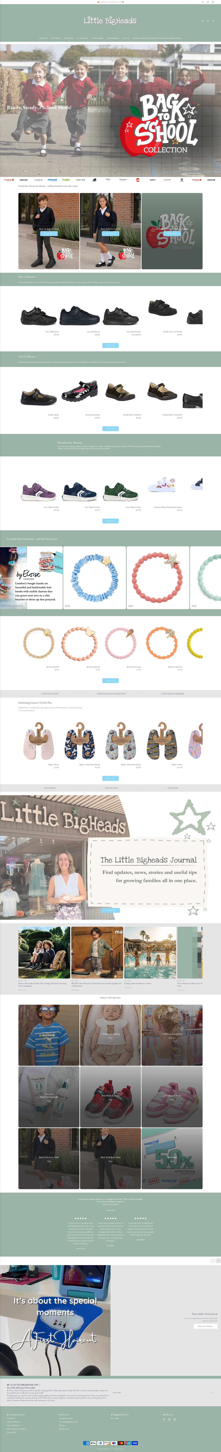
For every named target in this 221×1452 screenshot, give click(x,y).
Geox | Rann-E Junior (133, 331)
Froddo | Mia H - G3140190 (172, 415)
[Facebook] (202, 2)
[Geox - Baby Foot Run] (38, 483)
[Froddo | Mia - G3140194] (120, 391)
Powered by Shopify (118, 1449)
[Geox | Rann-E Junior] (120, 308)
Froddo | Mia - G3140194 (132, 415)
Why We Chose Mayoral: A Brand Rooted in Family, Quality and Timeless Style (96, 984)
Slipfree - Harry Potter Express (131, 764)
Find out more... (206, 1326)
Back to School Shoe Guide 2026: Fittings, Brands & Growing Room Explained (42, 984)
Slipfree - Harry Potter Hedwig (89, 764)
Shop (49, 1039)
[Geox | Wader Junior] (38, 308)
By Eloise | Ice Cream (134, 667)
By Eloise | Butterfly (93, 667)
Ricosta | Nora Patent (93, 415)
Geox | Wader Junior (52, 331)
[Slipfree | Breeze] (38, 741)
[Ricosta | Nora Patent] (80, 391)
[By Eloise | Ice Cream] (120, 643)
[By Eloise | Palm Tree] (162, 643)
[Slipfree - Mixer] (162, 741)
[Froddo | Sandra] (38, 391)
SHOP (39, 113)
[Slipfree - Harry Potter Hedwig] (80, 741)
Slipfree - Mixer (177, 764)
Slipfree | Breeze (53, 764)
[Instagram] (207, 2)
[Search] (202, 20)
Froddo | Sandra (53, 415)
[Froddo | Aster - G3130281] (162, 308)
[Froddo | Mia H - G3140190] (162, 391)
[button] (20, 311)
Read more (110, 910)
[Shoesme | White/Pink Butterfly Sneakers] (162, 483)
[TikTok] (212, 2)
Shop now (49, 234)
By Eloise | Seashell (53, 667)
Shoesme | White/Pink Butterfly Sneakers (168, 507)
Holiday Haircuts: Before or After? (137, 983)
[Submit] (211, 1392)
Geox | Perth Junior (93, 331)
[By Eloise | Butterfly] (80, 643)
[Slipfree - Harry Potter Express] (120, 741)
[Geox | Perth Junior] (80, 308)
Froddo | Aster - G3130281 (173, 331)
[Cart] (207, 20)
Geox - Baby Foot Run (51, 507)
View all (110, 345)
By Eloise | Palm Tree (175, 667)
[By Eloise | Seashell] (38, 643)
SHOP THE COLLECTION (12, 606)
